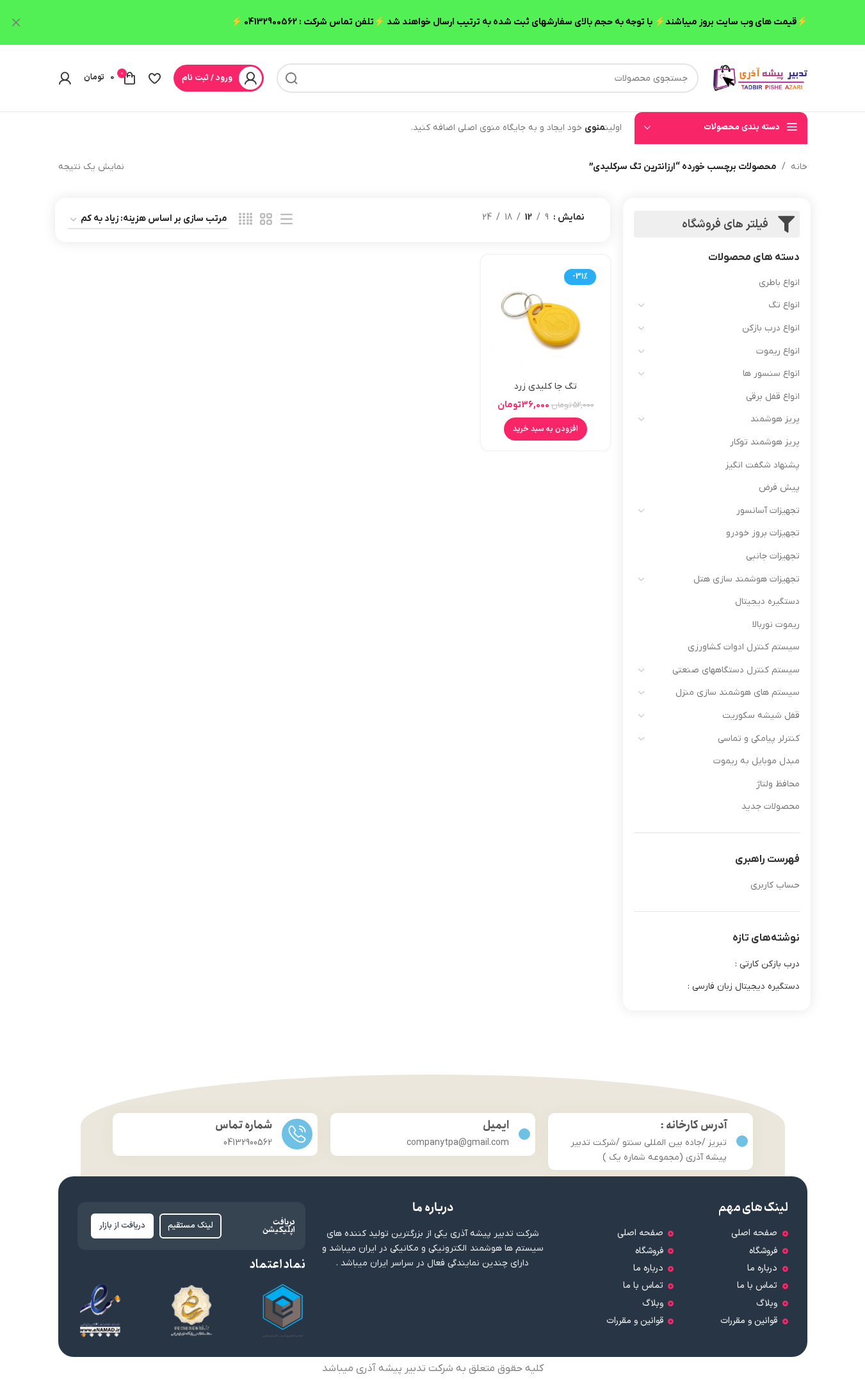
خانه (799, 167)
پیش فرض (779, 488)
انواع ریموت (778, 351)
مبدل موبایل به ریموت (756, 761)
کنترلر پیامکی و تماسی (759, 739)
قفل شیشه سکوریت (761, 716)
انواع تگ (784, 305)
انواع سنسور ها (771, 374)
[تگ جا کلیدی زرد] (545, 319)
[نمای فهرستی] (286, 220)
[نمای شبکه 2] (266, 220)
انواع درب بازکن (771, 328)
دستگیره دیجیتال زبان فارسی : (744, 986)
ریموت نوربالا (776, 625)
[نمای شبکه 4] (245, 220)
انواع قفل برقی (773, 397)
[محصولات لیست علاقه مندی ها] (154, 78)
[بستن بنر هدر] (16, 22)
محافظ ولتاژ (778, 784)
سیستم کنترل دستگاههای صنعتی (736, 670)
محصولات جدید (770, 806)
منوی (595, 128)
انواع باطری (779, 283)
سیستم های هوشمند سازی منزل (737, 692)
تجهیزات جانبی (773, 556)
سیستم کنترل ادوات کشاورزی (744, 647)
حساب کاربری (775, 885)
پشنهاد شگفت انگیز (762, 465)
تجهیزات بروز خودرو (763, 533)
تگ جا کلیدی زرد (545, 386)
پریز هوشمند (775, 419)
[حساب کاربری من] (64, 78)
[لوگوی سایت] (759, 78)
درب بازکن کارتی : (767, 964)
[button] (545, 429)
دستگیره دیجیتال (767, 602)
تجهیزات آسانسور (768, 511)
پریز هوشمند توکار (765, 442)
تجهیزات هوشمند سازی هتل (746, 579)
